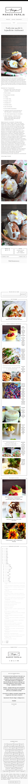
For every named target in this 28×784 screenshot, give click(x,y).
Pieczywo (13, 756)
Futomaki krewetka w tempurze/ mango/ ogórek (13, 616)
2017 (5, 562)
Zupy (21, 750)
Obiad (21, 744)
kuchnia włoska (14, 750)
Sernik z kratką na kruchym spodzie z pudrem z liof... (14, 595)
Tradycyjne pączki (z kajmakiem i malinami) (14, 585)
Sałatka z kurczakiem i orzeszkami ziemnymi (23, 429)
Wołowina (21, 762)
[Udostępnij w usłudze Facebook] (7, 250)
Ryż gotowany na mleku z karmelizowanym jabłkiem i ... (14, 629)
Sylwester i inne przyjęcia (10, 759)
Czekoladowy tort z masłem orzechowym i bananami (14, 599)
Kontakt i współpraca (17, 19)
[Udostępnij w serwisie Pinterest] (9, 250)
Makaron (16, 753)
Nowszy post (5, 256)
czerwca (7, 574)
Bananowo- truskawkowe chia (11, 633)
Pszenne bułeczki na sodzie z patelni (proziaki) (23, 412)
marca (6, 578)
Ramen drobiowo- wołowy (10, 638)
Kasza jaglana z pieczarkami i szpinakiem (14, 620)
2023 (5, 553)
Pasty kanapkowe (19, 765)
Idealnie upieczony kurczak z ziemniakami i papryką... (14, 627)
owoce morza (8, 762)
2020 (5, 557)
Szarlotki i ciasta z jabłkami (17, 771)
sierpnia (7, 571)
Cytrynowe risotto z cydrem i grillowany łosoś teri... (14, 609)
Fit (5, 744)
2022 (5, 554)
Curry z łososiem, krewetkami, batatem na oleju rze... (13, 590)
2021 (5, 556)
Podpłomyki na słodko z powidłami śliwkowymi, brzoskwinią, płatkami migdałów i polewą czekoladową (23, 394)
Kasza (7, 750)
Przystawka (21, 759)
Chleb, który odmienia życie (10, 604)
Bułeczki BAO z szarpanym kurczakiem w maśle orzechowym (23, 354)
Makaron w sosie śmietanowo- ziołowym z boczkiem (14, 631)
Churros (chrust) (8, 591)
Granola (15, 762)
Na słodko (20, 251)
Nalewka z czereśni (8, 607)
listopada (7, 566)
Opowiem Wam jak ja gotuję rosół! (23, 462)
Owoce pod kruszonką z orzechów (12, 624)
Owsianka (19, 768)
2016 (5, 563)
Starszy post (22, 256)
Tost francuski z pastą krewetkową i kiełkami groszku (14, 319)
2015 (5, 641)
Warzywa (10, 744)
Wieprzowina (21, 747)
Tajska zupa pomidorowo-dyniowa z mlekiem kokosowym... (14, 613)
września (7, 569)
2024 (5, 551)
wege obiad (6, 771)
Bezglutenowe (20, 756)
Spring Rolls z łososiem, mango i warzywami (14, 634)
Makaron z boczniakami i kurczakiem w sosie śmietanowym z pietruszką (23, 448)
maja (6, 575)
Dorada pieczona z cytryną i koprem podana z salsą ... (15, 587)
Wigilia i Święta (8, 747)
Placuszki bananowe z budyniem (23, 369)
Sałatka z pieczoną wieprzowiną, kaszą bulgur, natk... (14, 583)
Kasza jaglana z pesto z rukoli (11, 611)
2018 (5, 560)
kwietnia (7, 577)
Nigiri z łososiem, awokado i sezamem (13, 623)
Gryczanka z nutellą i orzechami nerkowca (14, 593)
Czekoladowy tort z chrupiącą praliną (14, 541)
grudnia (7, 565)
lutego (6, 580)
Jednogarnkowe (9, 765)
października (8, 568)
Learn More (12, 782)
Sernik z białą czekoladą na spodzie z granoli (14, 597)
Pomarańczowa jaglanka (10, 601)
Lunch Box (6, 756)
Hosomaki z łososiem (9, 621)
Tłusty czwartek (20, 252)
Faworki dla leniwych (9, 605)
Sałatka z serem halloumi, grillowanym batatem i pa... (13, 637)
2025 (5, 550)
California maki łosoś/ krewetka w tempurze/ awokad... (14, 618)
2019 (5, 559)
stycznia (7, 581)
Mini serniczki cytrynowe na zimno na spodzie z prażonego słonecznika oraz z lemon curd (23, 336)
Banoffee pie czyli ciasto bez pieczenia (14, 520)
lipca (6, 572)
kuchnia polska (20, 250)
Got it (18, 782)
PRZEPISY (8, 19)
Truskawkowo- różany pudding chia (12, 602)
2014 (5, 642)
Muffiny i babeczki (11, 768)
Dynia (21, 753)
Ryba (15, 747)
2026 (5, 548)
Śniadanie (16, 744)
